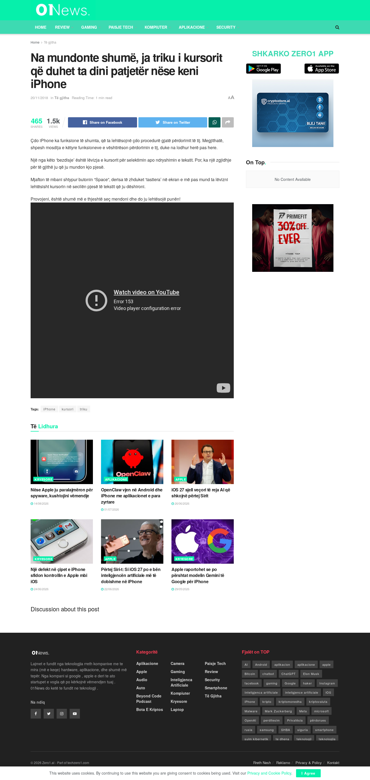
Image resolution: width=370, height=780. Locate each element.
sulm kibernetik (256, 739)
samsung (267, 729)
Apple (181, 479)
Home (40, 27)
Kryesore (43, 479)
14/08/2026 (40, 503)
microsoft (321, 711)
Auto (140, 687)
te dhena (282, 739)
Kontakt (333, 762)
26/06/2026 (181, 503)
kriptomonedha (290, 701)
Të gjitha (50, 42)
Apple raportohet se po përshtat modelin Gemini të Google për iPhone (197, 575)
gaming (271, 683)
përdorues (318, 720)
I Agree (308, 773)
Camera (177, 663)
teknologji (304, 739)
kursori (68, 409)
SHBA (285, 729)
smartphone (324, 729)
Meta (303, 711)
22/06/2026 (111, 589)
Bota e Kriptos (149, 709)
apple (326, 664)
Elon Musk (311, 673)
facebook (252, 683)
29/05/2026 (181, 589)
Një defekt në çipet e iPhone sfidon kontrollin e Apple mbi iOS (59, 575)
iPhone (49, 409)
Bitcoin (250, 673)
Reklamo (283, 762)
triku (83, 409)
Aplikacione (192, 27)
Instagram (327, 683)
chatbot (268, 673)
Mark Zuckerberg (278, 711)
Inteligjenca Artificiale (181, 682)
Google (290, 683)
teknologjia (327, 739)
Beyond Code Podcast (148, 698)
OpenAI (250, 720)
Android (261, 664)
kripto (266, 701)
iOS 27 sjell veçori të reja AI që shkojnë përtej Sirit (200, 493)
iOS (328, 692)
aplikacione (306, 664)
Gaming (89, 27)
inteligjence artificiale (301, 692)
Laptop (177, 709)
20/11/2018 (39, 97)
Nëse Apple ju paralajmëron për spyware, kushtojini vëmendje (62, 493)
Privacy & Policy (309, 762)
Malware (251, 711)
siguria (302, 729)
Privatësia (295, 720)
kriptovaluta (318, 701)
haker (307, 683)
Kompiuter (156, 27)
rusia (248, 729)
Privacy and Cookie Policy (269, 773)
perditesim (272, 720)
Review (62, 27)
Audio (141, 679)
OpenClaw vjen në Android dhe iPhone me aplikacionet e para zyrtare (132, 496)
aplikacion (282, 664)
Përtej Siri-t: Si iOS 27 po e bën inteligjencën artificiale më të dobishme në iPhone (130, 575)
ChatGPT (288, 673)
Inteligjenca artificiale (261, 692)
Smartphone (216, 687)
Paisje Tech (121, 27)
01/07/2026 (111, 509)
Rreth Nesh (262, 762)
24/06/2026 (40, 589)
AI (246, 664)
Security (225, 27)
